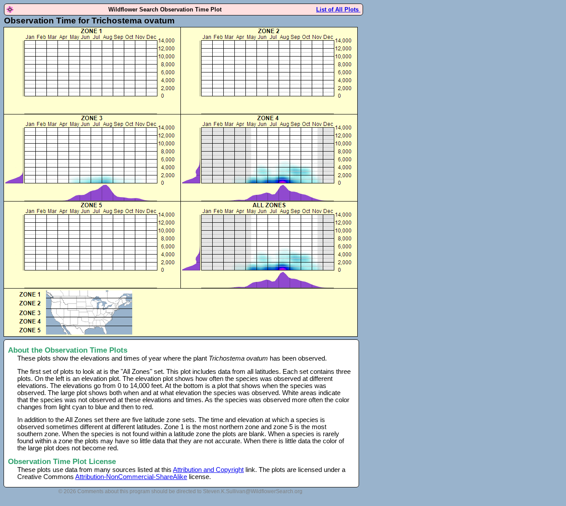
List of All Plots (338, 9)
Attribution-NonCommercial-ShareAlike (131, 476)
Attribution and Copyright (208, 469)
